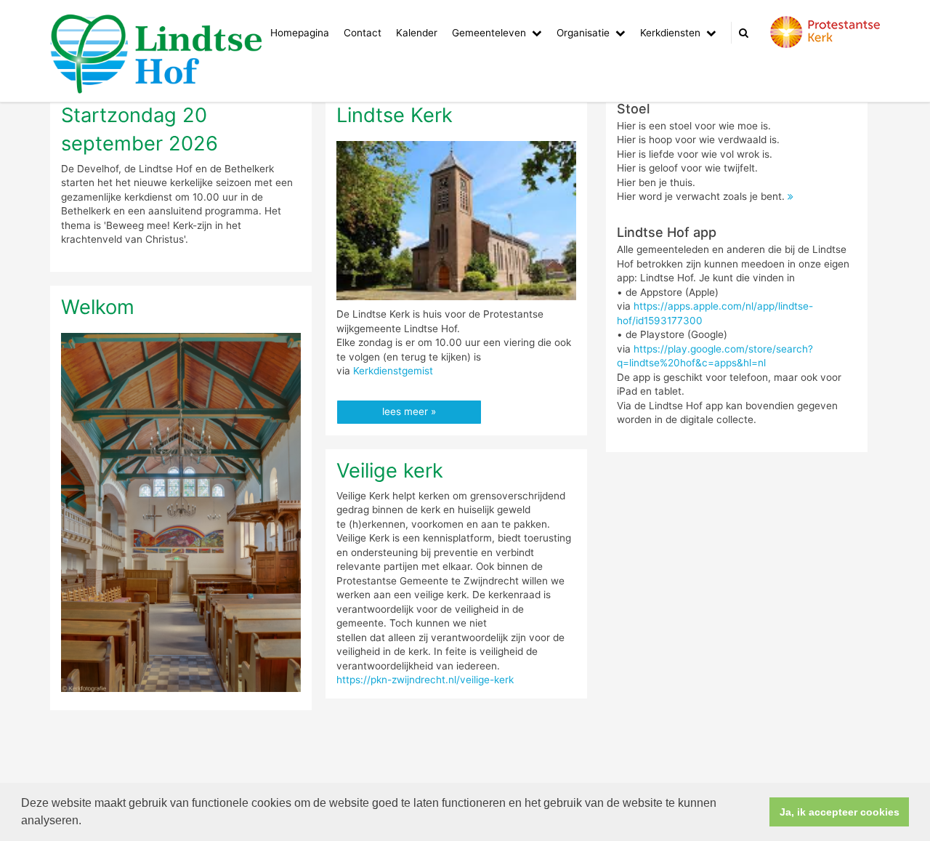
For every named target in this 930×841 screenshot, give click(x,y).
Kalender (416, 33)
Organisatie (583, 33)
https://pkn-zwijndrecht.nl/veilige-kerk (425, 679)
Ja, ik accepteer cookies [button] (839, 812)
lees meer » (409, 411)
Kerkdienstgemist (393, 371)
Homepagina (299, 33)
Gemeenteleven (489, 33)
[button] (86, 822)
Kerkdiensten (670, 33)
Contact (362, 33)
